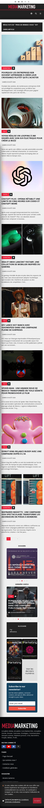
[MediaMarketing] (22, 7)
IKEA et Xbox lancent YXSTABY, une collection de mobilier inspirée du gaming (21, 264)
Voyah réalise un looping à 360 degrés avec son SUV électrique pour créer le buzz (22, 138)
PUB (4, 131)
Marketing (6, 68)
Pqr (11, 630)
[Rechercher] (36, 13)
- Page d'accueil (7, 756)
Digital (5, 194)
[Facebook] (15, 1)
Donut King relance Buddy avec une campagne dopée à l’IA (21, 452)
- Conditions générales (9, 768)
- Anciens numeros (8, 778)
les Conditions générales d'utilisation (17, 801)
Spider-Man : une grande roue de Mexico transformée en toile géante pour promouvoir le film (22, 390)
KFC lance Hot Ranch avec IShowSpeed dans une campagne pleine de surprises (19, 327)
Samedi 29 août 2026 (8, 82)
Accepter (37, 801)
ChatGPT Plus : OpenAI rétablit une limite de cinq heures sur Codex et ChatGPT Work (21, 201)
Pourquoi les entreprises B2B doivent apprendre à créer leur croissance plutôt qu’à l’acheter (20, 75)
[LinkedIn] (22, 1)
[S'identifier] (31, 13)
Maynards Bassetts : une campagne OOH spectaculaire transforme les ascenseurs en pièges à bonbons (21, 514)
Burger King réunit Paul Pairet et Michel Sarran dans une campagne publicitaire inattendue (21, 604)
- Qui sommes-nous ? (9, 760)
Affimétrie (13, 632)
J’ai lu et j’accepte (17, 801)
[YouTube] (18, 1)
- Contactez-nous (8, 764)
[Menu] (40, 13)
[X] (28, 1)
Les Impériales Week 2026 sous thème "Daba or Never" (21, 567)
